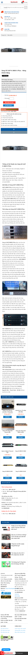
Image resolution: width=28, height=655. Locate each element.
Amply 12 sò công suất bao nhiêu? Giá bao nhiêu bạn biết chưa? (18, 527)
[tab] (14, 129)
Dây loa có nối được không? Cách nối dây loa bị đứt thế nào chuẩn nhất (18, 536)
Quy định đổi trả (4, 628)
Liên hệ (17, 594)
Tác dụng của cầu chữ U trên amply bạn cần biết (17, 553)
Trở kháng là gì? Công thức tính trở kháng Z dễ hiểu (18, 563)
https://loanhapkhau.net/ (12, 588)
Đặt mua (7, 416)
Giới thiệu (17, 596)
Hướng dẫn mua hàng (20, 630)
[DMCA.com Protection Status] (7, 637)
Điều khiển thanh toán (20, 632)
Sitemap (3, 590)
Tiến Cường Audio (19, 653)
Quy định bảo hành (5, 630)
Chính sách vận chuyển (20, 628)
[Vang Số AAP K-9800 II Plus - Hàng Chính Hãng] (14, 66)
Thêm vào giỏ (10, 102)
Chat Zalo (6, 649)
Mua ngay (9, 105)
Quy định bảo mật (5, 632)
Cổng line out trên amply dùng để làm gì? (17, 544)
